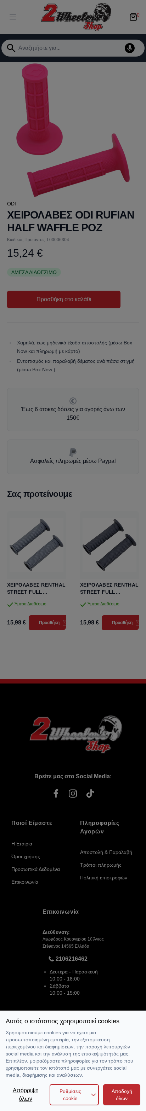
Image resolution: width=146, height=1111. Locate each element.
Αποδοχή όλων (122, 1094)
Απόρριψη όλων (26, 1094)
